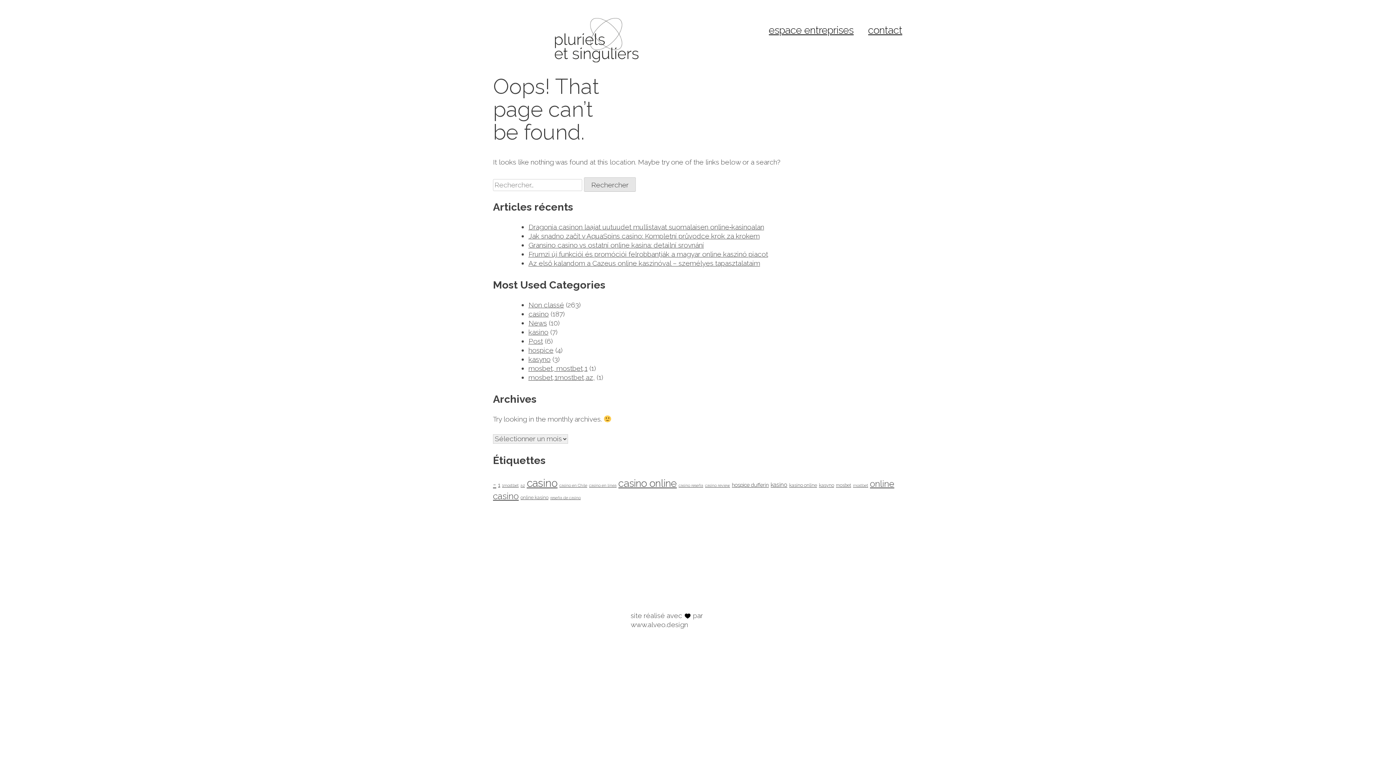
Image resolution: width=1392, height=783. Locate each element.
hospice (541, 350)
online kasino (534, 497)
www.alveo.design (659, 625)
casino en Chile (573, 485)
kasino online (803, 485)
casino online (647, 483)
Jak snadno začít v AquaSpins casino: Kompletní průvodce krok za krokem (644, 236)
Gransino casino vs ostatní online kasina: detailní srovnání (616, 245)
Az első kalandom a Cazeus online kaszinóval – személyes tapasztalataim (644, 263)
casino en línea (603, 485)
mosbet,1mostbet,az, (562, 377)
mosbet (843, 485)
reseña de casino (565, 498)
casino (539, 314)
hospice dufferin (750, 485)
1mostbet (510, 485)
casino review (717, 485)
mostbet (860, 485)
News (538, 323)
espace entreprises (811, 30)
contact (885, 30)
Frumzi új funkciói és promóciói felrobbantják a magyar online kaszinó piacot (648, 254)
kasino (538, 332)
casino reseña (691, 485)
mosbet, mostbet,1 (558, 368)
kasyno (540, 359)
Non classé (546, 305)
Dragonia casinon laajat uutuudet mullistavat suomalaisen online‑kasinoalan (646, 227)
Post (536, 341)
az (523, 485)
